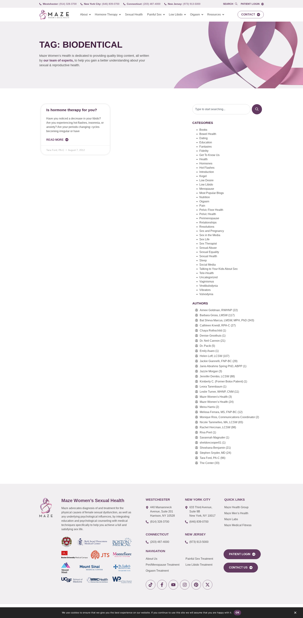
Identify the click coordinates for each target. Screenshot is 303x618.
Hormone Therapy (106, 14)
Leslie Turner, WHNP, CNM (217, 391)
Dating (203, 138)
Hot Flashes (206, 167)
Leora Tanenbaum (211, 386)
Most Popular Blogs (211, 192)
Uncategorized (208, 277)
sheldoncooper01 (210, 442)
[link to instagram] (185, 585)
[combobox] (221, 109)
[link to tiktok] (150, 585)
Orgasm (195, 14)
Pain (202, 205)
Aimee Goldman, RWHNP (216, 310)
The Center (207, 462)
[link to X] (207, 585)
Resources (214, 14)
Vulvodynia (206, 294)
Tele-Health (206, 273)
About (83, 14)
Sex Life (204, 239)
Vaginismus (206, 281)
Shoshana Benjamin (212, 447)
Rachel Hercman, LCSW (215, 427)
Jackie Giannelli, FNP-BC (216, 361)
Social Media (207, 264)
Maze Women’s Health (214, 401)
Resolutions (206, 226)
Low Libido (176, 14)
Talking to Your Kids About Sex (218, 268)
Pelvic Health (207, 214)
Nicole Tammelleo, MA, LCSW (218, 422)
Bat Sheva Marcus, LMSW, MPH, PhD (223, 320)
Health (203, 159)
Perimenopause (209, 218)
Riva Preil (206, 432)
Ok (237, 612)
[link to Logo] (54, 15)
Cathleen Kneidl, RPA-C (215, 325)
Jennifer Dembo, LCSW (214, 376)
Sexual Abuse (208, 247)
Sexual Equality (209, 252)
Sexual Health (134, 14)
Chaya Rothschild (211, 330)
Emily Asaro (207, 350)
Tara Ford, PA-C (210, 457)
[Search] (257, 109)
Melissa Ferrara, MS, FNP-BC (218, 412)
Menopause (206, 188)
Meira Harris (207, 406)
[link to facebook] (162, 585)
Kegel (203, 176)
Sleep (203, 260)
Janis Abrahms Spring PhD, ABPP (221, 366)
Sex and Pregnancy (211, 230)
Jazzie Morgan (209, 371)
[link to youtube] (173, 585)
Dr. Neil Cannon (210, 340)
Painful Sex (154, 14)
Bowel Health (207, 133)
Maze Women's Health (214, 396)
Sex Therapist (208, 243)
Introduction (206, 171)
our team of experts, (59, 60)
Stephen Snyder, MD (212, 452)
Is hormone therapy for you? (71, 110)
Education (205, 142)
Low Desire (206, 180)
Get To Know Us (209, 155)
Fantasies (205, 146)
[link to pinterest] (196, 585)
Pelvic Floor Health (211, 209)
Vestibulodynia (208, 285)
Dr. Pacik (205, 345)
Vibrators (205, 289)
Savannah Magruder (212, 437)
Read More (55, 139)
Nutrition (204, 197)
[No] (295, 613)
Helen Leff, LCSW (211, 355)
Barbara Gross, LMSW (214, 315)
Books (203, 129)
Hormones (205, 163)
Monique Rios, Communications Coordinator (227, 417)
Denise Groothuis (210, 335)
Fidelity (203, 150)
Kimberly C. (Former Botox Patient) (221, 381)
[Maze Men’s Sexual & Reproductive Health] (46, 507)
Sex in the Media (209, 235)
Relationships (208, 222)
